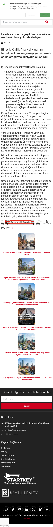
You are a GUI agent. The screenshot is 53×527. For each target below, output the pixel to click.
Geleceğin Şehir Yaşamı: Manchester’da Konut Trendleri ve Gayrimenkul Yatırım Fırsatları (26, 304)
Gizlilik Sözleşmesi (8, 459)
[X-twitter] (33, 509)
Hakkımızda (5, 448)
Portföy (4, 452)
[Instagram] (6, 509)
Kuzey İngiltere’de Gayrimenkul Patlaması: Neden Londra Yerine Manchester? (26, 379)
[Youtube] (20, 509)
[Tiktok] (13, 509)
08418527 (26, 518)
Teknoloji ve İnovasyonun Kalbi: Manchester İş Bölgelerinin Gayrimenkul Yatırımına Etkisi (26, 354)
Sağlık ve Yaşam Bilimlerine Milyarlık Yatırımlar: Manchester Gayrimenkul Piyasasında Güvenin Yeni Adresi (26, 279)
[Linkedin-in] (26, 509)
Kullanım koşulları (8, 463)
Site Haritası (5, 466)
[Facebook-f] (47, 509)
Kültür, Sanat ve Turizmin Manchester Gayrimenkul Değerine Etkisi (26, 254)
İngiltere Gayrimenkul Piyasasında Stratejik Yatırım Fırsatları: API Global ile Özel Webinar (26, 329)
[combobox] (22, 22)
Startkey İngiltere (7, 455)
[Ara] (47, 22)
